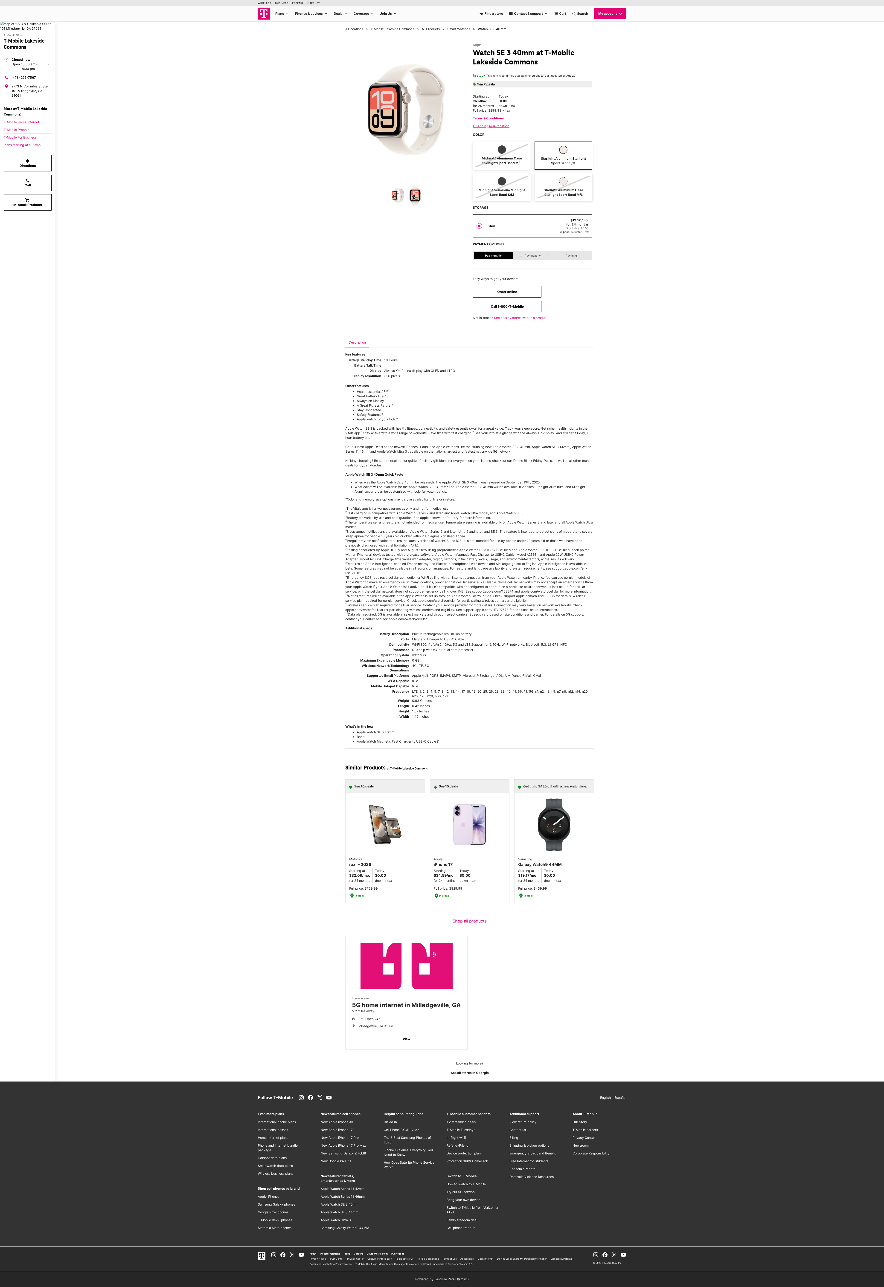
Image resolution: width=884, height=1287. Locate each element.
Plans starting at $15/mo (22, 145)
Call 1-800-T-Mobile (507, 306)
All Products (431, 29)
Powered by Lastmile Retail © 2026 (442, 1279)
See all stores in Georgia (470, 1073)
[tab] (357, 342)
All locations (354, 29)
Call (28, 182)
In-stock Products (27, 202)
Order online (507, 292)
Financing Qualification (491, 126)
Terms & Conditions (488, 118)
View (406, 1039)
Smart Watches (458, 29)
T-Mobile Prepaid (16, 130)
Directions (28, 163)
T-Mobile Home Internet (21, 122)
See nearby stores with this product (521, 318)
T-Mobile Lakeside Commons (392, 29)
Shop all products (470, 921)
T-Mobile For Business (20, 137)
